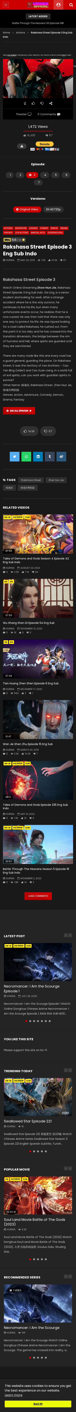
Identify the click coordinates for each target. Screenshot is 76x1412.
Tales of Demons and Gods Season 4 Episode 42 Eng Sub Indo (36, 560)
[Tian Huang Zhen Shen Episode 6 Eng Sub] (38, 659)
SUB (27, 517)
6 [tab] (46, 1021)
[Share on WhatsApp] (26, 456)
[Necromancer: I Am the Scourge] (38, 1303)
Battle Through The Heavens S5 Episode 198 (38, 23)
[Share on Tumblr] (50, 456)
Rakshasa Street (31, 480)
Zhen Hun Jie (56, 480)
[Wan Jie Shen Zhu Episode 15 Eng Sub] (38, 719)
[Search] (71, 5)
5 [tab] (42, 1021)
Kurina (10, 260)
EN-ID (7, 517)
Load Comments (38, 896)
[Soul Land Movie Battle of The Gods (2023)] (38, 1195)
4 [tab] (38, 1021)
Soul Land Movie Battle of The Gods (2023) (34, 1222)
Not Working (11, 55)
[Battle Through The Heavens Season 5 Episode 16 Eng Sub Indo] (38, 844)
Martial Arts (38, 232)
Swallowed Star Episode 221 (28, 1121)
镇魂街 (9, 487)
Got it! (38, 1404)
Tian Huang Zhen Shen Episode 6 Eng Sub (31, 683)
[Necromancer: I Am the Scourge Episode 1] (38, 962)
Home (6, 32)
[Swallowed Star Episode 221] (38, 1097)
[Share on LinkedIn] (38, 456)
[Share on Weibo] (61, 456)
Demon (54, 228)
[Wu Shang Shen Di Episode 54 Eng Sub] (38, 598)
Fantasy (8, 232)
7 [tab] (50, 1021)
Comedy (44, 228)
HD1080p (18, 517)
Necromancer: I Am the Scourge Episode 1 (31, 988)
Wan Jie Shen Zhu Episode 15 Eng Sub (28, 744)
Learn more (13, 1395)
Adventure (21, 228)
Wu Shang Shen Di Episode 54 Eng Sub (29, 623)
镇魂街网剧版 (28, 487)
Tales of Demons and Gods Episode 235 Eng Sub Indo (35, 806)
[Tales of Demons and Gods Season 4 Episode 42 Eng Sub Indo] (38, 534)
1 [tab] (26, 1021)
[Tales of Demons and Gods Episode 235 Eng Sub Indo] (38, 780)
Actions (20, 32)
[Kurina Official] (38, 5)
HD (11, 581)
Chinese (33, 228)
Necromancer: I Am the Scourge (31, 1327)
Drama (64, 228)
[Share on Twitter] (14, 456)
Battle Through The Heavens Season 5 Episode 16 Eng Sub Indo (36, 871)
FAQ (63, 55)
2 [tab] (30, 1021)
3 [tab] (34, 1021)
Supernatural (55, 232)
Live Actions (21, 232)
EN (5, 581)
